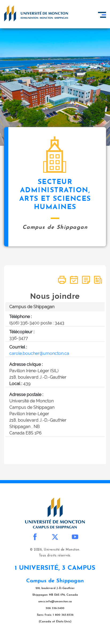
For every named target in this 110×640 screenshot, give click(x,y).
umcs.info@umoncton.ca (55, 601)
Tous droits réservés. (55, 555)
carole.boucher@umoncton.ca (39, 353)
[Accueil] (36, 13)
